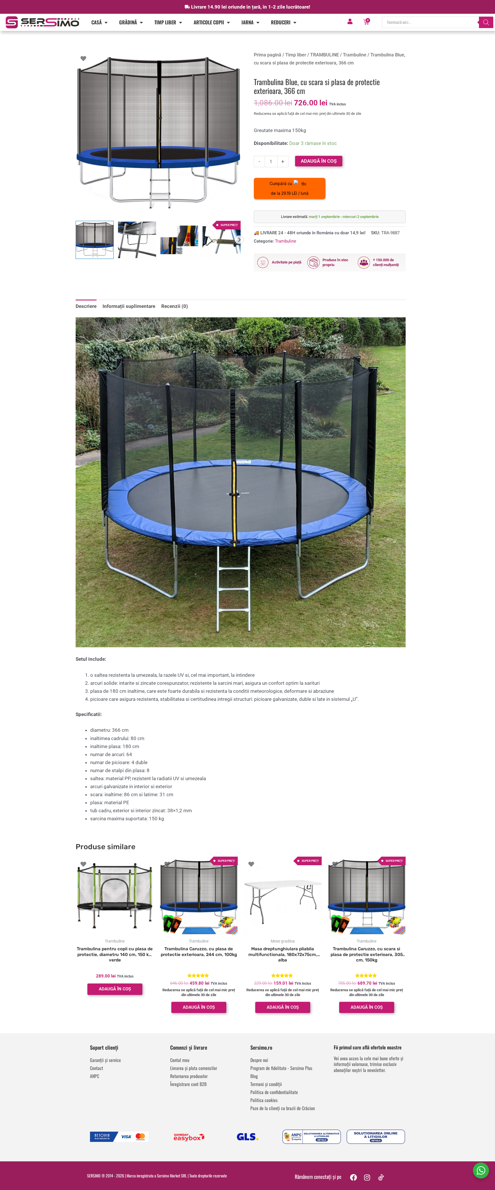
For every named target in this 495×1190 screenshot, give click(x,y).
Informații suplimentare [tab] (129, 306)
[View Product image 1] (95, 240)
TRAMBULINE (324, 55)
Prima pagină (267, 55)
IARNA (247, 22)
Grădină (128, 22)
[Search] (486, 22)
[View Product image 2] (137, 240)
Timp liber (165, 22)
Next (239, 239)
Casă (96, 22)
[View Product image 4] (222, 240)
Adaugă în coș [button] (115, 989)
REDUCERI (280, 22)
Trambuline (354, 55)
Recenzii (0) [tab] (174, 306)
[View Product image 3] (179, 240)
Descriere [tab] (86, 306)
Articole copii (209, 22)
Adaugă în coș (319, 161)
